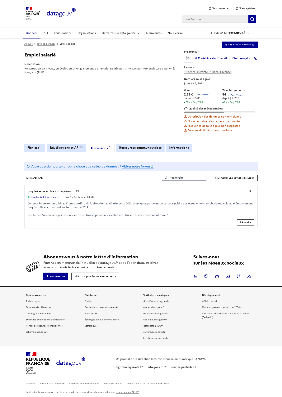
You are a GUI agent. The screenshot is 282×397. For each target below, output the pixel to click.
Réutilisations (62, 33)
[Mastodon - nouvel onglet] (206, 276)
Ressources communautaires (140, 147)
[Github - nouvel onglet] (238, 276)
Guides (88, 301)
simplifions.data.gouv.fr (156, 301)
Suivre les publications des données (45, 319)
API (46, 33)
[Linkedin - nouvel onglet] (195, 276)
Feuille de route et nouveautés (101, 307)
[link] (219, 8)
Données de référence (38, 307)
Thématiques (33, 301)
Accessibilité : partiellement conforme (148, 383)
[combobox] (219, 19)
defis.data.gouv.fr (153, 326)
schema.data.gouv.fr (37, 332)
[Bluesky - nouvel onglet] (217, 276)
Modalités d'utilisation (52, 383)
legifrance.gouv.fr (127, 367)
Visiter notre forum (136, 166)
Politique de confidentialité (84, 383)
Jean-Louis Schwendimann (45, 197)
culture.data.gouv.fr (154, 332)
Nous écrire (175, 33)
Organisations (87, 33)
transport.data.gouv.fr (155, 313)
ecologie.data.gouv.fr (155, 319)
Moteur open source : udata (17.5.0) (221, 307)
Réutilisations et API (66, 147)
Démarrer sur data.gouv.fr (118, 33)
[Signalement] (250, 191)
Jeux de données (46, 44)
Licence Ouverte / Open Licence (208, 72)
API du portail (209, 301)
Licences (30, 383)
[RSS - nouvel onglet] (249, 276)
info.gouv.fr (155, 367)
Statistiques (91, 326)
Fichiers (34, 147)
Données (31, 33)
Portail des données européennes (44, 326)
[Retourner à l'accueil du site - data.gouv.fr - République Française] (70, 363)
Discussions (101, 147)
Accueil (28, 44)
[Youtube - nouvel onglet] (228, 276)
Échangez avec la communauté (102, 319)
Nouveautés (154, 33)
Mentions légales (113, 383)
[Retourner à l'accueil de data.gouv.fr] (61, 13)
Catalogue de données (38, 313)
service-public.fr (181, 367)
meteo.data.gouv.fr (154, 307)
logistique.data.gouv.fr (155, 338)
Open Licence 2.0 (125, 392)
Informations (179, 147)
